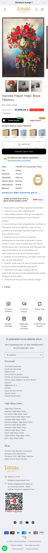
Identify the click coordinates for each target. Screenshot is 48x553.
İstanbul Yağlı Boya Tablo (15, 411)
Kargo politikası (32, 549)
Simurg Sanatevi (19, 541)
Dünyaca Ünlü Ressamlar (15, 454)
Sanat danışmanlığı (13, 369)
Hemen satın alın (24, 151)
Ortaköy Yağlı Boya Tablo (15, 419)
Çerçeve (8, 382)
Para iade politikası (32, 545)
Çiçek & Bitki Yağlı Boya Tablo (17, 435)
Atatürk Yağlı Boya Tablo (15, 430)
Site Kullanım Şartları (14, 374)
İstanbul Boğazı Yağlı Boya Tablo (19, 422)
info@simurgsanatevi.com (19, 480)
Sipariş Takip (10, 393)
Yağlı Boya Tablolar (13, 409)
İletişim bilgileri (17, 545)
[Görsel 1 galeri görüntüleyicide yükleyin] (11, 86)
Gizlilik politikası (34, 541)
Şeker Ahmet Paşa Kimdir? (16, 459)
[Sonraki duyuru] (43, 2)
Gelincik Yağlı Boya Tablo (15, 425)
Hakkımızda (10, 372)
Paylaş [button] (7, 287)
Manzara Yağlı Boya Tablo (15, 427)
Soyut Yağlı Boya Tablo (14, 433)
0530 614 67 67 (14, 477)
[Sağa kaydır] (45, 86)
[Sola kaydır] (2, 86)
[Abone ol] (40, 355)
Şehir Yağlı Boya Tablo (14, 438)
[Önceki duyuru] (4, 2)
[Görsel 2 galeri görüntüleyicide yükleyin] (24, 86)
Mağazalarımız (11, 385)
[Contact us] (4, 548)
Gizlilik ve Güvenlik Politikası (17, 377)
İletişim (8, 388)
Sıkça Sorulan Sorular (14, 391)
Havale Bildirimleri (13, 396)
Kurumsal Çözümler (13, 366)
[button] (5, 9)
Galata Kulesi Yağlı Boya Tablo (17, 417)
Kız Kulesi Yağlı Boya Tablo (16, 414)
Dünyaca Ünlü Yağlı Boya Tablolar (19, 456)
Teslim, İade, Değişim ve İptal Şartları (20, 380)
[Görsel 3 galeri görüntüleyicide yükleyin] (36, 86)
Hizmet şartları (18, 549)
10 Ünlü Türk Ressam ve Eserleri (18, 451)
